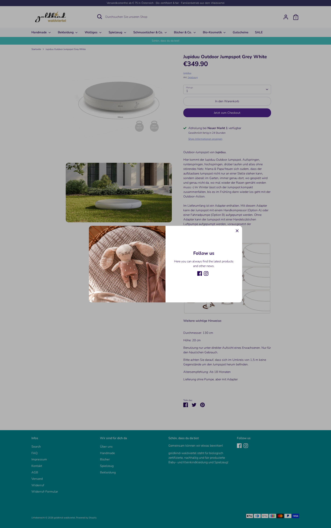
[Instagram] (206, 273)
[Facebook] (199, 273)
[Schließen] (237, 231)
